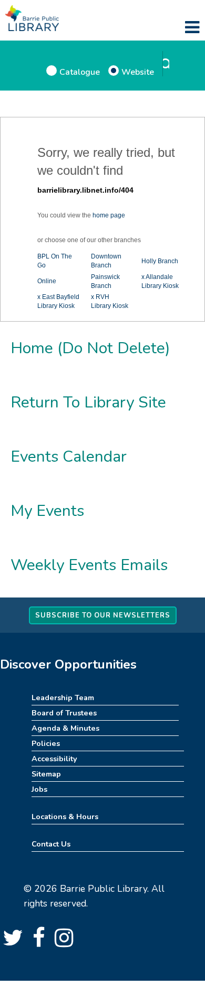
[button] (192, 28)
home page (109, 215)
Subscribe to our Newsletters (102, 615)
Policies (46, 743)
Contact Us (51, 844)
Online (46, 281)
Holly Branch (159, 261)
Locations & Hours (65, 816)
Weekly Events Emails (89, 565)
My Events (47, 511)
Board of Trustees (64, 713)
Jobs (39, 789)
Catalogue (79, 71)
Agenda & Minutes (65, 728)
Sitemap (46, 774)
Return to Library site (88, 402)
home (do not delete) (90, 348)
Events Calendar (69, 456)
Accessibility (54, 758)
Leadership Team (63, 697)
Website (137, 71)
